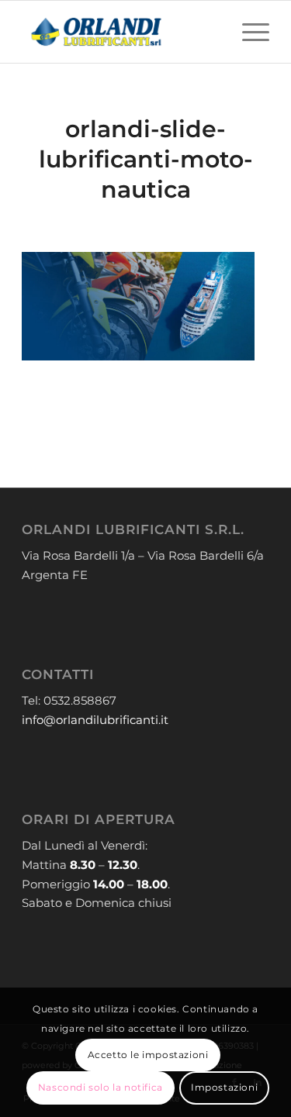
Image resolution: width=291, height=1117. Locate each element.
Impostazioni (224, 1087)
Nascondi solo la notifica (100, 1087)
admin (187, 222)
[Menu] (248, 32)
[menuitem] (248, 32)
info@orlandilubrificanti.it (95, 719)
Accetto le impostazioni (148, 1054)
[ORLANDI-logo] (121, 32)
